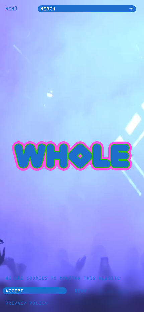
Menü (11, 9)
